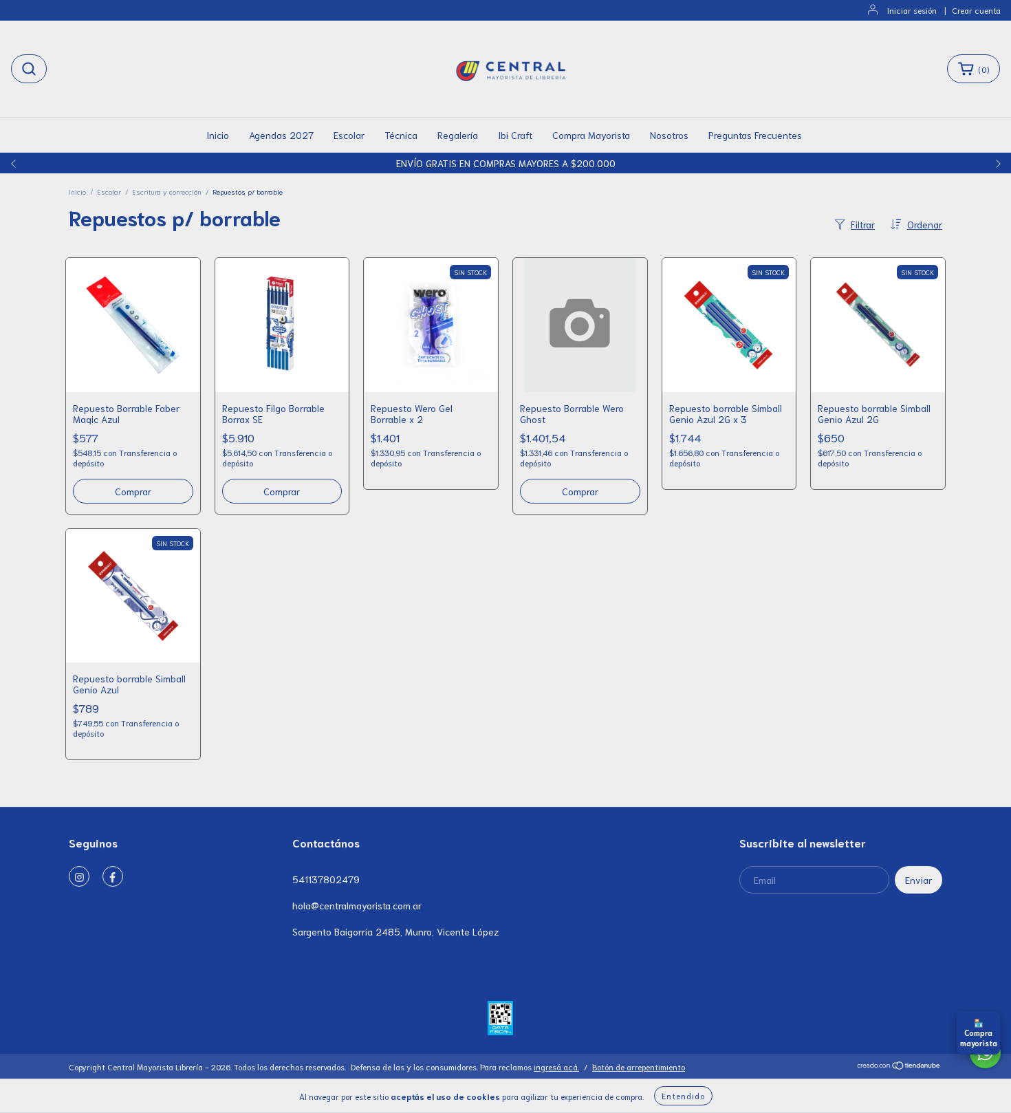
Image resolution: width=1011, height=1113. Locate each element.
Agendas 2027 (281, 135)
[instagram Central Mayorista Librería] (79, 876)
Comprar (281, 491)
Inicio (217, 135)
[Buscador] (29, 68)
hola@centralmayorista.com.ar (357, 905)
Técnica (400, 135)
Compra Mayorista (591, 135)
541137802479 (326, 879)
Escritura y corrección (167, 191)
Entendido (683, 1095)
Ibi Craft (515, 135)
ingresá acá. (556, 1066)
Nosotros (669, 135)
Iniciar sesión (912, 10)
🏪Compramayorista (978, 1032)
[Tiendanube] (899, 1066)
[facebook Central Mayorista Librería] (112, 876)
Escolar (349, 135)
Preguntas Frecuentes (755, 135)
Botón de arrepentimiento (638, 1066)
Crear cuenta (976, 10)
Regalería (457, 135)
